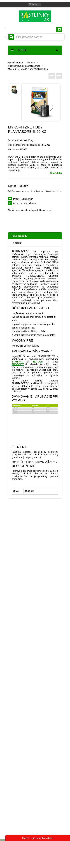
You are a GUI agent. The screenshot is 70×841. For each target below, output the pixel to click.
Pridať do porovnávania (24, 203)
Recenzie (16, 243)
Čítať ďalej (56, 173)
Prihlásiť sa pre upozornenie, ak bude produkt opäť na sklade (34, 191)
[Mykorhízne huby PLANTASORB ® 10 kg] (59, 76)
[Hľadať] (11, 37)
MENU (21, 50)
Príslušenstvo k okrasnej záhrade (24, 66)
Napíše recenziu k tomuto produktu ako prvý (29, 210)
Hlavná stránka (15, 62)
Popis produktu (19, 236)
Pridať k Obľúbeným (23, 199)
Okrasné (31, 62)
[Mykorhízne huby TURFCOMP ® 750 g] (51, 76)
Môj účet (33, 4)
